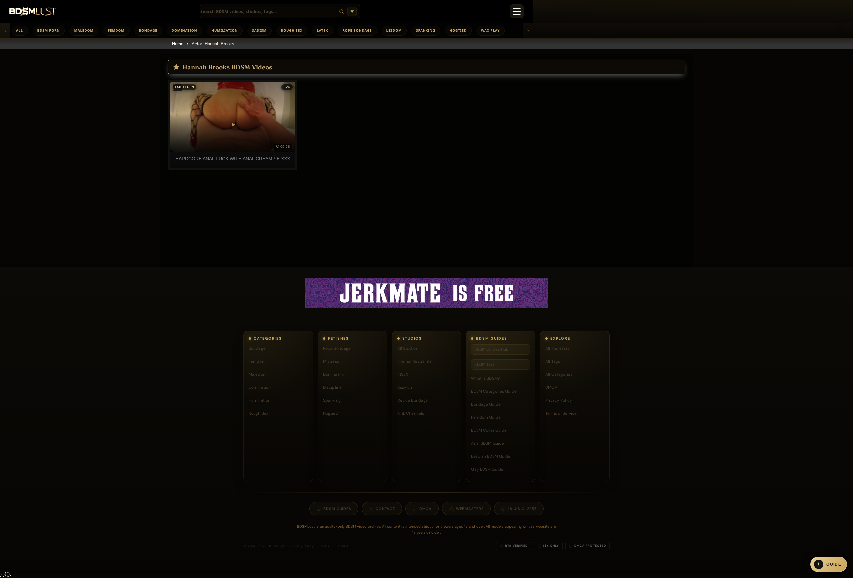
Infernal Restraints (414, 361)
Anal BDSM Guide (487, 443)
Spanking (425, 30)
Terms (324, 546)
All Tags (552, 361)
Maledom (83, 30)
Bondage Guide (486, 404)
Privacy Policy (558, 400)
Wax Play (490, 30)
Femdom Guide (485, 417)
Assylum (405, 387)
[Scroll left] (5, 30)
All (19, 30)
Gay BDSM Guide (487, 469)
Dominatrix (333, 374)
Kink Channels (410, 413)
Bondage (148, 30)
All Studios (407, 348)
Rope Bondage (357, 30)
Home (177, 43)
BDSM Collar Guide (489, 430)
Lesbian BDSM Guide (490, 456)
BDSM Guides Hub (491, 349)
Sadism (259, 30)
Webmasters (470, 508)
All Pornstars (557, 348)
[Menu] (517, 11)
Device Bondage (412, 400)
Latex (322, 30)
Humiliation (225, 30)
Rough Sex (292, 30)
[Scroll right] (528, 30)
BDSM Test (484, 364)
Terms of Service (561, 413)
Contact (385, 508)
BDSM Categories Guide (494, 391)
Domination (184, 30)
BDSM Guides (337, 508)
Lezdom (394, 30)
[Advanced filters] (352, 11)
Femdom (116, 30)
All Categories (558, 374)
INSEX (402, 374)
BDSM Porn (48, 30)
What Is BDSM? (485, 378)
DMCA (551, 387)
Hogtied (458, 30)
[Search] (341, 11)
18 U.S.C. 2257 (522, 508)
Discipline (332, 387)
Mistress (331, 361)
